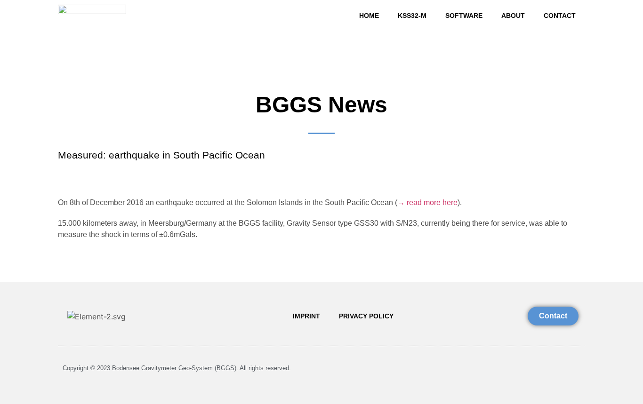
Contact (560, 15)
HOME (369, 15)
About (513, 15)
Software (463, 15)
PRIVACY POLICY (366, 316)
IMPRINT (306, 316)
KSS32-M (412, 15)
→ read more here (427, 202)
